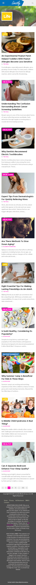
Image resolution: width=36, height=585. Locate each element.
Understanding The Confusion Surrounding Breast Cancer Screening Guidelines (16, 106)
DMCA (27, 500)
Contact (6, 502)
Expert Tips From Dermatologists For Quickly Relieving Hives (17, 198)
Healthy (7, 82)
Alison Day (6, 336)
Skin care (8, 175)
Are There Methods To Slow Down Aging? (15, 243)
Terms (6, 500)
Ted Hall (6, 64)
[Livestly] (18, 3)
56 (23, 488)
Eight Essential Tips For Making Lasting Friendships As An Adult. (17, 288)
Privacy (11, 500)
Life (5, 34)
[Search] (33, 3)
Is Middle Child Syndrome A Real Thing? (17, 422)
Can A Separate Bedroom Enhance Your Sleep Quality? (15, 467)
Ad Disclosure (19, 500)
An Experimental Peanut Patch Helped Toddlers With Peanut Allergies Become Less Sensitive (17, 59)
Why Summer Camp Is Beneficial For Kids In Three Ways (17, 378)
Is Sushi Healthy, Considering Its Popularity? (17, 333)
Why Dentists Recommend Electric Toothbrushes (14, 153)
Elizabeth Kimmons (9, 246)
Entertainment (11, 354)
